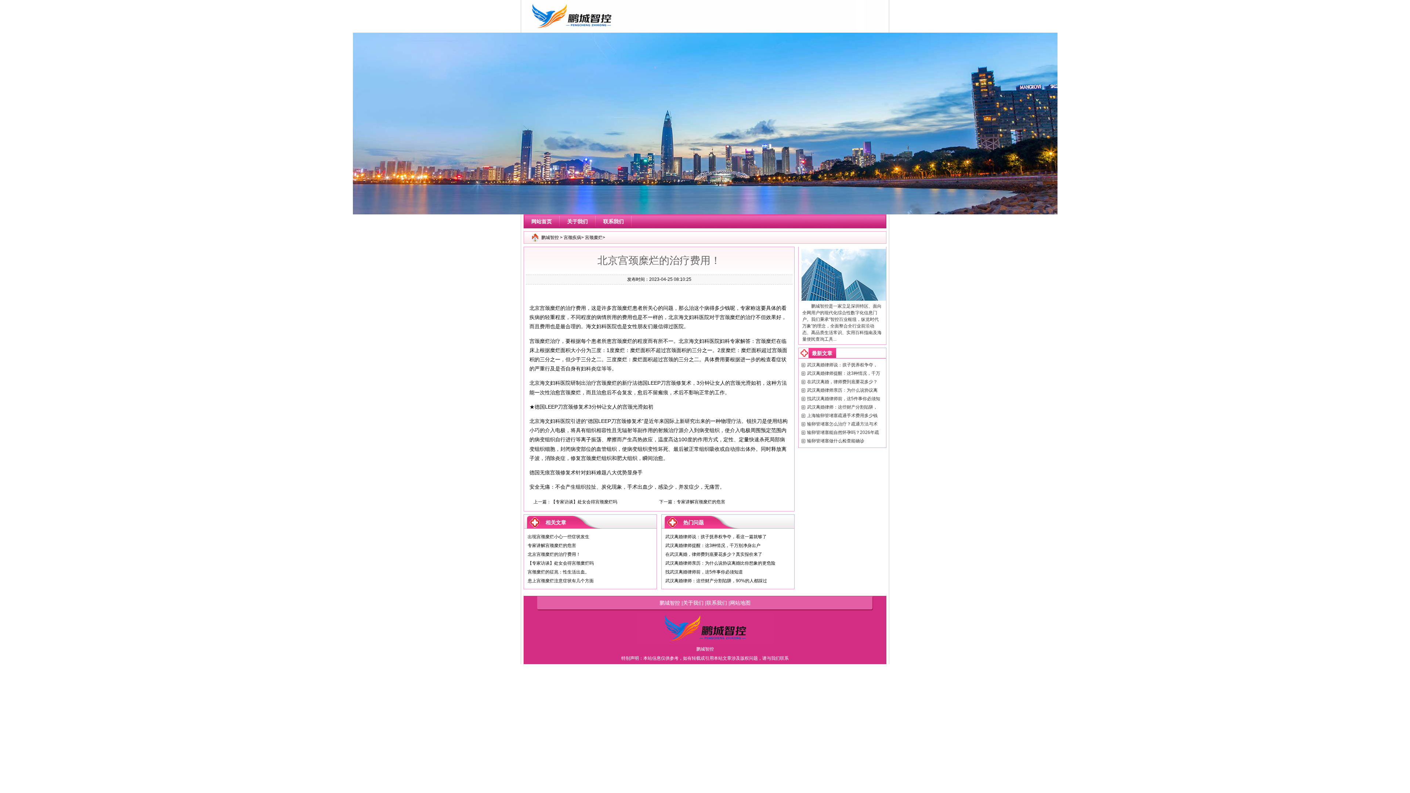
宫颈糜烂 (594, 237)
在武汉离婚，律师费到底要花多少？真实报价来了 (713, 554)
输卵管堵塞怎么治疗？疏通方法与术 (842, 424)
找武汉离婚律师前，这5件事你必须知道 (704, 572)
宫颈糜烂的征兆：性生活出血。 (558, 572)
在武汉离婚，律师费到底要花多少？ (842, 381)
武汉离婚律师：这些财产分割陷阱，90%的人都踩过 (716, 580)
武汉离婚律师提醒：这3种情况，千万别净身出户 (712, 545)
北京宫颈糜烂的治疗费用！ (554, 554)
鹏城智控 (550, 237)
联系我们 (613, 221)
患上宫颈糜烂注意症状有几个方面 (561, 580)
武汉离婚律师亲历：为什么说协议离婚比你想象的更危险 (720, 563)
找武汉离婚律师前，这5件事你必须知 (843, 398)
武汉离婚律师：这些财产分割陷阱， (842, 407)
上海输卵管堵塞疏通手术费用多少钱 (842, 415)
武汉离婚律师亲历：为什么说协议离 (842, 390)
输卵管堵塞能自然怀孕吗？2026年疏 (843, 432)
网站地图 (740, 603)
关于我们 (577, 221)
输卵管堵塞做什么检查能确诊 (835, 440)
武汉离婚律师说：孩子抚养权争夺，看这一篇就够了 (716, 536)
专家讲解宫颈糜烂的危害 (701, 501)
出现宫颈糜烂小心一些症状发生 (558, 536)
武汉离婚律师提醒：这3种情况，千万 (843, 373)
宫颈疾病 (572, 237)
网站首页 (541, 221)
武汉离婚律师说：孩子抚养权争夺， (842, 364)
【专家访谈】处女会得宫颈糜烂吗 (584, 501)
